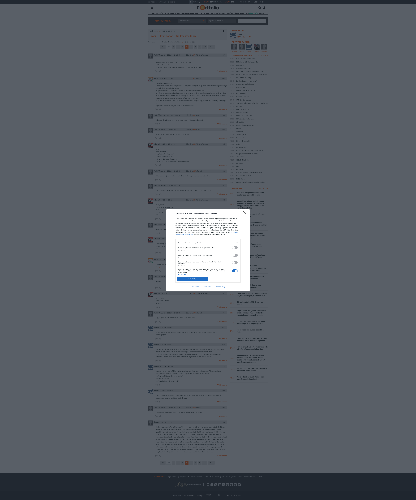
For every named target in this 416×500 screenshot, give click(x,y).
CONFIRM (192, 279)
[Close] (245, 213)
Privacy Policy (220, 287)
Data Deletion (195, 287)
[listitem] (208, 243)
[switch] (235, 247)
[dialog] (208, 250)
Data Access (208, 287)
